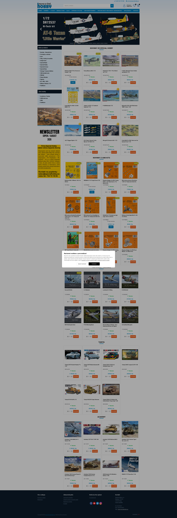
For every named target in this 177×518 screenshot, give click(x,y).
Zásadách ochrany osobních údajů (89, 260)
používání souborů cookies (103, 260)
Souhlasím (94, 264)
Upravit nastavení (82, 264)
